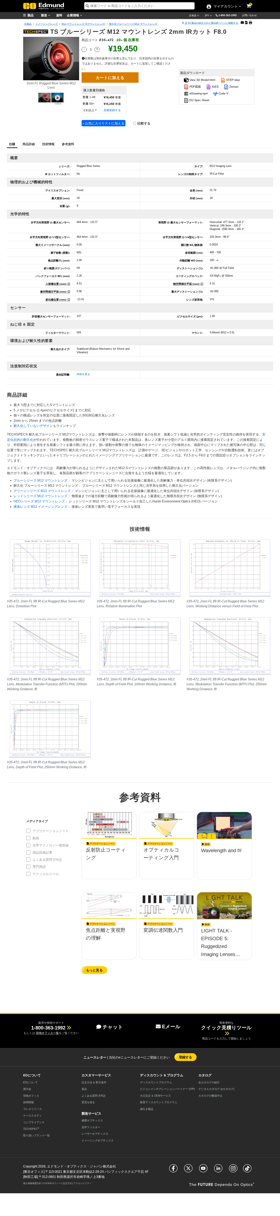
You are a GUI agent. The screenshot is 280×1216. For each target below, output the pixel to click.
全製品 (28, 24)
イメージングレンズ (46, 24)
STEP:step (232, 79)
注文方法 (67, 1183)
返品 (84, 1088)
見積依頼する (112, 110)
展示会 (27, 1088)
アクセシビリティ (83, 1183)
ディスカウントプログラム (156, 1082)
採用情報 (28, 1102)
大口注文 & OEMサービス (155, 1095)
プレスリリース (32, 1109)
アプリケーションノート (51, 831)
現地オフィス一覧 (47, 1033)
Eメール (171, 1026)
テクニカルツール (46, 874)
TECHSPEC (31, 1128)
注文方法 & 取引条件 (94, 1082)
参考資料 (68, 144)
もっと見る (94, 970)
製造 (44, 15)
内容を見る (83, 374)
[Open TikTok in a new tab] (247, 1170)
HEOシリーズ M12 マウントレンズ (39, 501)
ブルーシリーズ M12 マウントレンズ (40, 480)
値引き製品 (146, 1109)
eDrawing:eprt (198, 93)
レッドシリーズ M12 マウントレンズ (40, 496)
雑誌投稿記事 (42, 852)
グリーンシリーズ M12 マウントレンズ (42, 491)
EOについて (30, 1082)
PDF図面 (195, 86)
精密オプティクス (92, 1120)
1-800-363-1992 (228, 15)
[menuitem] (33, 15)
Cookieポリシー (52, 1183)
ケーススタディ (32, 1115)
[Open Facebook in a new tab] (173, 1170)
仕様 (12, 144)
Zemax (233, 86)
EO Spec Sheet (199, 100)
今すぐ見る (109, 862)
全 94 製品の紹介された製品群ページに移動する (211, 22)
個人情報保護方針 (32, 1183)
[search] (139, 5)
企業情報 (73, 15)
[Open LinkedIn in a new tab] (218, 1170)
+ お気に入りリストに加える (103, 123)
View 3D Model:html (202, 79)
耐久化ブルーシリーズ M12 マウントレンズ (133, 24)
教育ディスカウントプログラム (158, 1102)
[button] (229, 15)
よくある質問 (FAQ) (47, 859)
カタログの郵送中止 (210, 1095)
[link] (251, 3)
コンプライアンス (33, 1122)
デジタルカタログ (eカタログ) (216, 1088)
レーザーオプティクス (95, 1133)
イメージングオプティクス (98, 1140)
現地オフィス (31, 1095)
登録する (185, 1057)
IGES (215, 86)
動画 (36, 838)
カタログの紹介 (209, 1082)
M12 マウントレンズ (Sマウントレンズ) (83, 24)
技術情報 (48, 144)
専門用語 (39, 867)
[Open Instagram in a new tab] (233, 1170)
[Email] (242, 22)
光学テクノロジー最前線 (51, 845)
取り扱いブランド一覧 (36, 1135)
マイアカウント (225, 6)
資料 (59, 15)
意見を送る (88, 1102)
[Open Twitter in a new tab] (188, 1170)
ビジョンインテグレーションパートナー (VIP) (167, 1088)
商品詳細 (29, 144)
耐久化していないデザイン (33, 426)
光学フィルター (91, 1127)
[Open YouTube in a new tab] (203, 1170)
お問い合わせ (249, 15)
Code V (223, 93)
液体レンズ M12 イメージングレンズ (40, 506)
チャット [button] (112, 1027)
